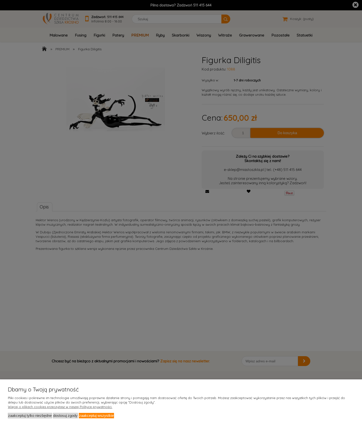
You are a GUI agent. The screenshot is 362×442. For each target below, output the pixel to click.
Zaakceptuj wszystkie (96, 415)
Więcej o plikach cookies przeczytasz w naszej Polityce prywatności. (60, 407)
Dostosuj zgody (65, 415)
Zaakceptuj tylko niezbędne (30, 415)
